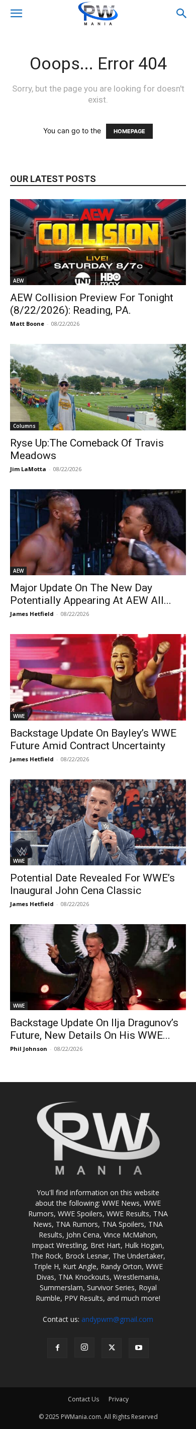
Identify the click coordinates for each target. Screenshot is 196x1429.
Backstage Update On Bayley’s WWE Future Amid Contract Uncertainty (93, 739)
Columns (24, 425)
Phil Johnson (28, 1048)
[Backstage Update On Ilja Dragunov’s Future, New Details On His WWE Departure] (98, 967)
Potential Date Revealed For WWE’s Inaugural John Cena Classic (92, 884)
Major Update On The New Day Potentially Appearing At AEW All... (90, 594)
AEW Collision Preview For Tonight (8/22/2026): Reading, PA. (91, 304)
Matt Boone (27, 323)
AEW (18, 280)
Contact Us (83, 1399)
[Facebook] (57, 1348)
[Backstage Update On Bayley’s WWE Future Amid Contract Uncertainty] (98, 677)
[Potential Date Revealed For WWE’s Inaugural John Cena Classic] (98, 822)
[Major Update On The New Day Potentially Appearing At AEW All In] (98, 532)
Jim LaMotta (28, 469)
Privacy (119, 1399)
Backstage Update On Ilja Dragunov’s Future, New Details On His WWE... (94, 1029)
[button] (16, 13)
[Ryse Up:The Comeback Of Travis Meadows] (98, 387)
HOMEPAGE (129, 131)
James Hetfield (32, 613)
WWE (19, 716)
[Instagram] (84, 1347)
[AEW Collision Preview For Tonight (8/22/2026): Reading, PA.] (98, 242)
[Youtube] (139, 1348)
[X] (112, 1348)
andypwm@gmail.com (117, 1319)
